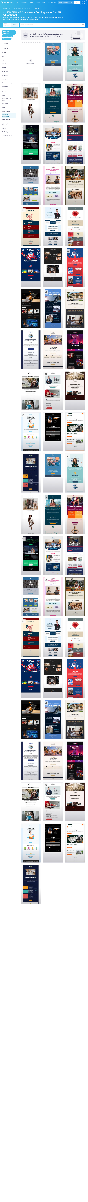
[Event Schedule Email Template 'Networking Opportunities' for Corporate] (31, 473)
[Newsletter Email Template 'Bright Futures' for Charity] (53, 144)
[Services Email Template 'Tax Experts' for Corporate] (53, 390)
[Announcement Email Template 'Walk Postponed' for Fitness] (53, 61)
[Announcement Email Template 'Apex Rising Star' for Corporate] (31, 349)
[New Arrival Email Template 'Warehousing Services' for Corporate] (75, 144)
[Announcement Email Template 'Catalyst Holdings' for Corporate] (53, 103)
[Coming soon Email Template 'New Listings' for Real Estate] (75, 308)
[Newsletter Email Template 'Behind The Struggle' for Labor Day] (31, 185)
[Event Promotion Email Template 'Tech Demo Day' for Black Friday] (31, 144)
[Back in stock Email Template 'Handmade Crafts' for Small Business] (53, 267)
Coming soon (17, 8)
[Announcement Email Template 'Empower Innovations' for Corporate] (75, 61)
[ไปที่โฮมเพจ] (7, 2)
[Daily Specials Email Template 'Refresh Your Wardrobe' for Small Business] (31, 103)
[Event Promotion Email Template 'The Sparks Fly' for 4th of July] (31, 267)
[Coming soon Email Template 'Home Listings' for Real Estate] (75, 431)
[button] (15, 43)
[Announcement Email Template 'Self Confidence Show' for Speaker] (53, 431)
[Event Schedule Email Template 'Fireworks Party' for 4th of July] (75, 267)
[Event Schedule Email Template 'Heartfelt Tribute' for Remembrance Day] (75, 226)
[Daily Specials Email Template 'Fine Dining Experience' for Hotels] (53, 349)
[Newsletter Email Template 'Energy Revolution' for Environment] (53, 308)
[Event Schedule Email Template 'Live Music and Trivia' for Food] (31, 226)
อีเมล (14, 25)
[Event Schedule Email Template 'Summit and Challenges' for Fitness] (75, 103)
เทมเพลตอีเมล (6, 8)
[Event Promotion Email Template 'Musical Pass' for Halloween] (75, 349)
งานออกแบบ (6, 25)
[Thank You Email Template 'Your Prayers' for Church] (75, 390)
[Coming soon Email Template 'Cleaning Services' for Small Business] (31, 431)
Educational (27, 8)
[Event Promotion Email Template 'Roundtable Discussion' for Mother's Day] (53, 185)
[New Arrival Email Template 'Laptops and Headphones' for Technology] (31, 308)
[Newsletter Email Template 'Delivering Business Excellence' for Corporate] (53, 226)
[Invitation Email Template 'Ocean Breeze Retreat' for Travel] (31, 390)
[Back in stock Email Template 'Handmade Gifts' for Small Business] (75, 185)
